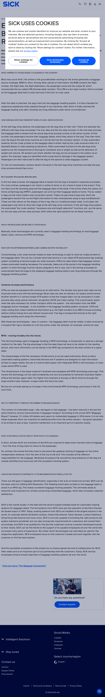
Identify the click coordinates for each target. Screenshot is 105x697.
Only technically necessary (55, 61)
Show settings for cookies (23, 61)
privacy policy (30, 51)
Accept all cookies (83, 61)
